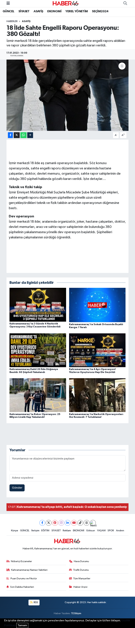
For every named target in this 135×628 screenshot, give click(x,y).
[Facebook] (42, 523)
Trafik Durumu (81, 570)
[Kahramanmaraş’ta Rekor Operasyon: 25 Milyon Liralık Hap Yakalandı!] (37, 395)
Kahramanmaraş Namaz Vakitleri (29, 570)
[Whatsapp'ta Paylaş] (23, 135)
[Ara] (125, 3)
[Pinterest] (55, 523)
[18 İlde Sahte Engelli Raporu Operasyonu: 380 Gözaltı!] (68, 95)
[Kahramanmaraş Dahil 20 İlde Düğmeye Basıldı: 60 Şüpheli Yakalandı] (37, 350)
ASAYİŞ (38, 11)
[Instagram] (61, 523)
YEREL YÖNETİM (76, 11)
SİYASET (24, 11)
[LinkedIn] (67, 523)
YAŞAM (101, 530)
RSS (35, 602)
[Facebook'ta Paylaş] (10, 135)
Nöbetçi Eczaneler (21, 561)
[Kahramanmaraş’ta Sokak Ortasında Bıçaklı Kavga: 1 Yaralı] (97, 304)
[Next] (93, 523)
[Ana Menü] (8, 3)
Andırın (120, 530)
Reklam (67, 530)
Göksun (90, 530)
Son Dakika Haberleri (22, 587)
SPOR (111, 530)
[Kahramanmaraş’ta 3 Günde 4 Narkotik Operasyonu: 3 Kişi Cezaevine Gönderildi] (37, 304)
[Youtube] (74, 523)
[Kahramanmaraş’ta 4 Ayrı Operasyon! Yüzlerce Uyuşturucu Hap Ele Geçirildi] (97, 350)
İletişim (35, 530)
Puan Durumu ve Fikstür (24, 578)
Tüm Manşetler (81, 578)
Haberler (12, 21)
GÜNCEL (8, 11)
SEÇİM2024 (100, 11)
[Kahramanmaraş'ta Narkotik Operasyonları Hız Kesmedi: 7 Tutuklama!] (97, 395)
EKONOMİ (54, 11)
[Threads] (86, 523)
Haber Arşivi (80, 587)
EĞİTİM (45, 530)
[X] (49, 523)
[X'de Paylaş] (17, 135)
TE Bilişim (76, 613)
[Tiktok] (80, 523)
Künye (14, 530)
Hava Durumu (81, 561)
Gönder (17, 487)
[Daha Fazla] (30, 135)
